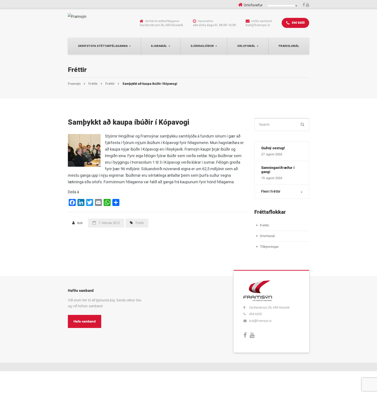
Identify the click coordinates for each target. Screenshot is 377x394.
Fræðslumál (289, 46)
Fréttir (140, 223)
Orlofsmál (246, 46)
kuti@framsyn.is (260, 321)
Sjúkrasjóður (202, 46)
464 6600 (298, 22)
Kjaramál (159, 46)
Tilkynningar (269, 246)
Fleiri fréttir (271, 191)
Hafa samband (85, 321)
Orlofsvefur (253, 5)
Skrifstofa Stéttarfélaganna (103, 46)
